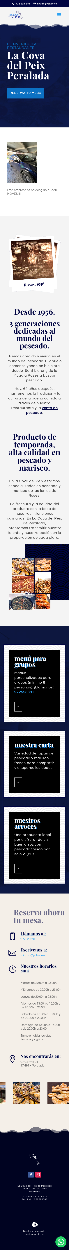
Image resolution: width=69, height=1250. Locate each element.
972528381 (27, 939)
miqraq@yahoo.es (32, 955)
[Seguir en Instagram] (38, 1175)
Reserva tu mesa (25, 92)
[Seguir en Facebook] (31, 1175)
